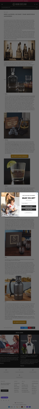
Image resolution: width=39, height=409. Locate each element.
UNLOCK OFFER (28, 206)
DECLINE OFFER (28, 209)
